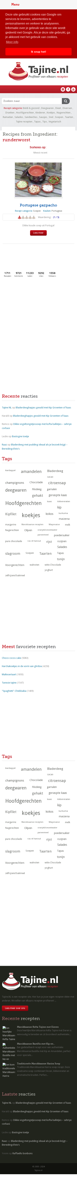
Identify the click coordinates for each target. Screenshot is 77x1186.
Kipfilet (10, 514)
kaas (49, 501)
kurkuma (63, 513)
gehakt (37, 495)
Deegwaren (47, 108)
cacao (50, 477)
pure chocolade (13, 541)
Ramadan (8, 117)
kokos (49, 514)
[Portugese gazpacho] (38, 180)
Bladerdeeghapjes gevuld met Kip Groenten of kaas (43, 407)
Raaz (4, 444)
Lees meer (38, 233)
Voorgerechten (14, 565)
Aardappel (10, 470)
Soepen (59, 117)
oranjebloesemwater (47, 530)
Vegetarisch (55, 121)
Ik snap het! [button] (38, 51)
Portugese (57, 211)
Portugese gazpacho (38, 205)
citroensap (57, 483)
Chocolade (36, 482)
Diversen (67, 108)
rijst (49, 541)
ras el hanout (34, 541)
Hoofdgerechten (25, 112)
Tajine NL (7, 407)
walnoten (34, 565)
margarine (10, 524)
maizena (64, 518)
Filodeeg (36, 489)
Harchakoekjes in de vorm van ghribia (22, 666)
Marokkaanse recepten (32, 524)
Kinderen (40, 112)
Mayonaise (54, 524)
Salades (19, 117)
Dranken (9, 112)
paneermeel (43, 535)
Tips (44, 121)
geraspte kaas (58, 495)
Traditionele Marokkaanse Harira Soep (38, 1063)
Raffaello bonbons (23, 1153)
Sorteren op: (38, 147)
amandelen (31, 471)
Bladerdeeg (55, 471)
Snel (51, 117)
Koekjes (51, 112)
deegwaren (16, 490)
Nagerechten (63, 112)
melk (67, 524)
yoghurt (49, 570)
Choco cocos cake (11, 658)
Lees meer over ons (15, 1008)
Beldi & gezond (31, 108)
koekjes (31, 515)
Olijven (28, 530)
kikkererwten (63, 501)
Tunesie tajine (9, 682)
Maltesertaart (9, 674)
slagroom (12, 553)
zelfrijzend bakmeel (15, 575)
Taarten (69, 117)
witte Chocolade (53, 565)
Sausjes (43, 117)
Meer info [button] (12, 42)
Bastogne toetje (20, 436)
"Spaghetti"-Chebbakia (14, 690)
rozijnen (62, 541)
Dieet (58, 108)
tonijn (61, 559)
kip (59, 507)
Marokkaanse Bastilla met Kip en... (36, 1043)
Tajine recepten (24, 121)
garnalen (52, 489)
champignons (14, 483)
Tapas (37, 121)
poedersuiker (62, 535)
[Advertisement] (30, 308)
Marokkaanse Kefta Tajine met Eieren (38, 1027)
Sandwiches (31, 117)
